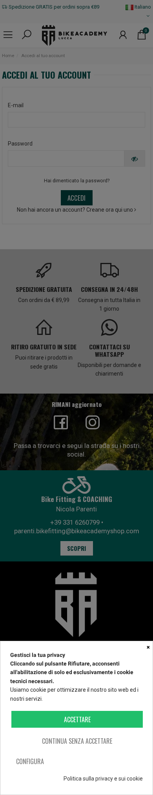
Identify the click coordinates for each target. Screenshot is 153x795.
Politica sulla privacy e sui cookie (103, 778)
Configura (30, 761)
